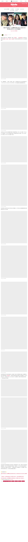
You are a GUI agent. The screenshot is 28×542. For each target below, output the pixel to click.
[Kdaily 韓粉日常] (14, 5)
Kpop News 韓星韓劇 (7, 481)
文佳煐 (20, 481)
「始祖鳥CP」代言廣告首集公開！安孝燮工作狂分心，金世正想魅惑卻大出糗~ (12, 476)
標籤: (2, 481)
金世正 (16, 481)
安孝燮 (13, 481)
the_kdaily (11, 479)
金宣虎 (23, 481)
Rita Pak (6, 34)
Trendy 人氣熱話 (12, 10)
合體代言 (8, 375)
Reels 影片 (16, 10)
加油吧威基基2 (20, 37)
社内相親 (15, 37)
